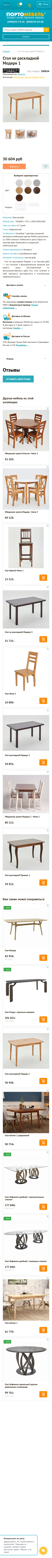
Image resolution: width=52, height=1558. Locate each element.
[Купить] (43, 578)
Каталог (26, 36)
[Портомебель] (26, 16)
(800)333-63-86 (35, 21)
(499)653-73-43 (16, 21)
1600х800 (21, 209)
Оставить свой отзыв (18, 379)
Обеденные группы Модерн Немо (28, 77)
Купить (14, 166)
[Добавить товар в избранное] (45, 166)
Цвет (7, 190)
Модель (8, 207)
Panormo (21, 74)
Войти (6, 4)
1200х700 (21, 204)
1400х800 (33, 204)
